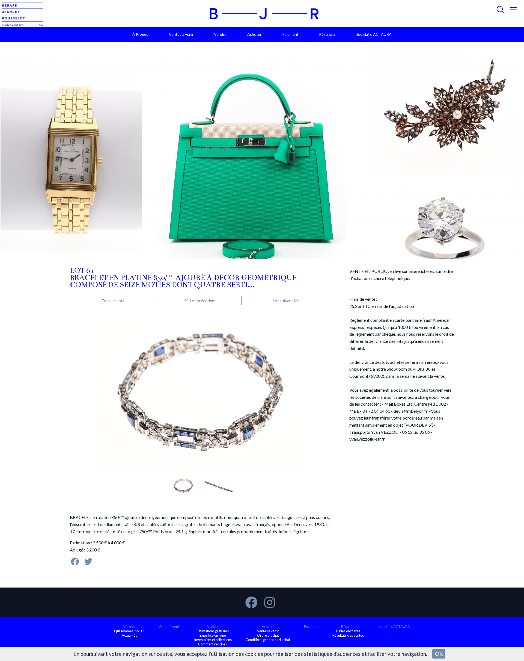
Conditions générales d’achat (268, 640)
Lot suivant (283, 300)
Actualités (129, 635)
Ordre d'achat (268, 635)
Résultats (327, 34)
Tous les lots (113, 300)
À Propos (140, 34)
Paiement (290, 34)
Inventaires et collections (213, 640)
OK (439, 654)
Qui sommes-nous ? (129, 631)
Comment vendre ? (212, 644)
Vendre (220, 34)
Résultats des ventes (348, 635)
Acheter (254, 34)
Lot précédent (202, 300)
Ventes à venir (181, 34)
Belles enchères (348, 631)
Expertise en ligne (213, 635)
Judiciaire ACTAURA (374, 34)
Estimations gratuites (213, 631)
